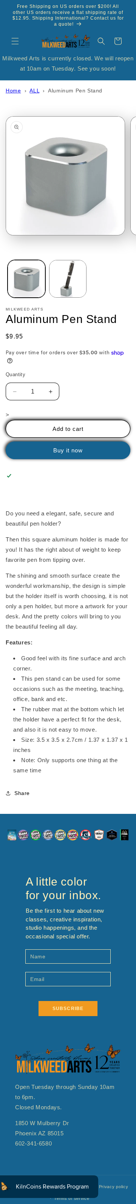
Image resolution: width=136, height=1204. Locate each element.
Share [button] (22, 793)
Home (13, 91)
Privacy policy (113, 1186)
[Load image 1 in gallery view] (26, 279)
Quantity (15, 374)
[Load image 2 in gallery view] (68, 279)
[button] (15, 41)
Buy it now (68, 450)
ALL (34, 91)
